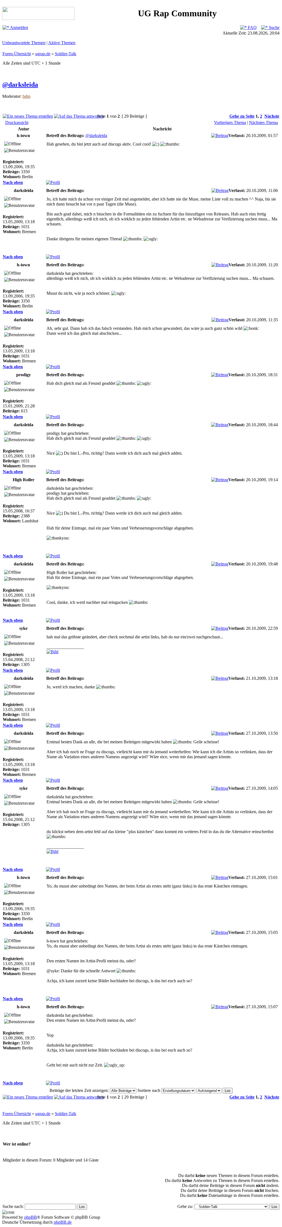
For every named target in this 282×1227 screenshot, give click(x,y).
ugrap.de (42, 53)
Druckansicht (16, 122)
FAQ (252, 27)
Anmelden (18, 27)
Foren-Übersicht (16, 53)
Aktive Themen (61, 42)
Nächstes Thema (263, 122)
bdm (26, 96)
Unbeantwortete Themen (23, 42)
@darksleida (20, 84)
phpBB (30, 1217)
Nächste (271, 116)
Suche (274, 27)
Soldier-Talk (65, 53)
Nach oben (13, 182)
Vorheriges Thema (230, 122)
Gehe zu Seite (241, 116)
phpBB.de (63, 1222)
